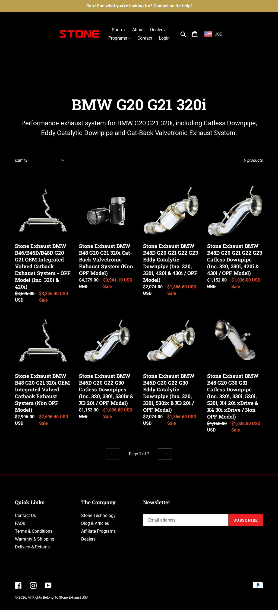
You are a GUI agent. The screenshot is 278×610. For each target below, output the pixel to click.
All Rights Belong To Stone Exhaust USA (58, 597)
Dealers (88, 539)
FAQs (20, 523)
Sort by (21, 161)
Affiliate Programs (98, 531)
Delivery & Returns (32, 547)
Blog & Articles (95, 523)
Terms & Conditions (33, 531)
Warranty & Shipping (34, 539)
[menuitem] (119, 29)
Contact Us (25, 515)
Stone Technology (98, 515)
